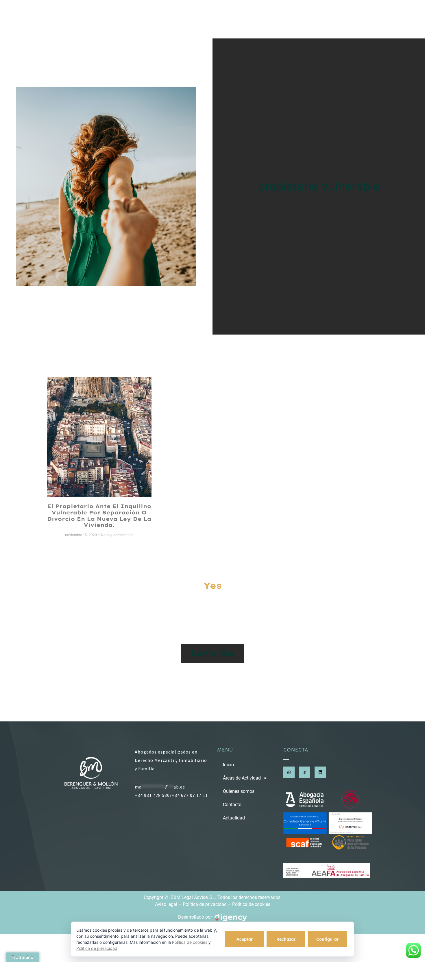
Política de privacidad (205, 904)
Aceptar (244, 939)
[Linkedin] (320, 772)
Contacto (315, 19)
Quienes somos (270, 19)
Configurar (327, 939)
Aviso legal (166, 904)
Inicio (162, 19)
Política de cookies (251, 904)
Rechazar (285, 939)
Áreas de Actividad (206, 19)
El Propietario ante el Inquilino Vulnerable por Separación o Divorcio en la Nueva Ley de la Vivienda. (99, 515)
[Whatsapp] (289, 772)
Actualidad (354, 19)
